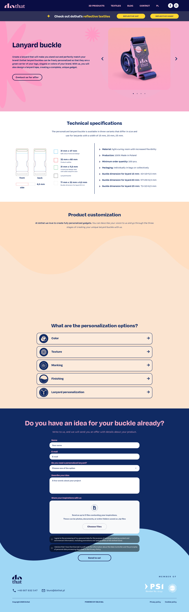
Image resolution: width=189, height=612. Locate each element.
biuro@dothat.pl (56, 590)
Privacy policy (155, 602)
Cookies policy (171, 602)
